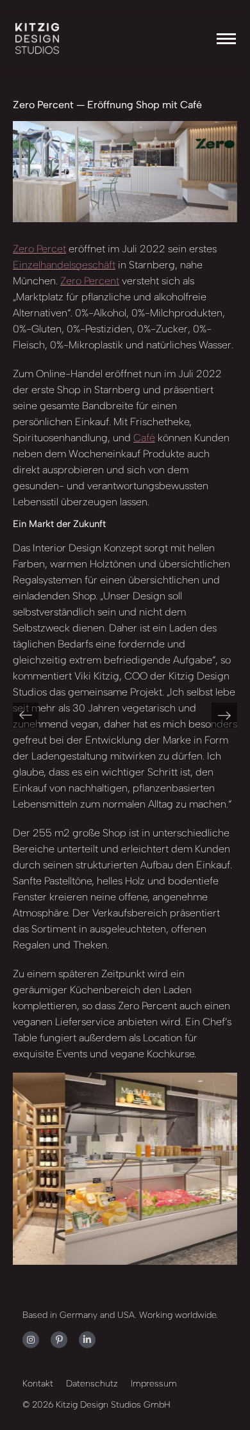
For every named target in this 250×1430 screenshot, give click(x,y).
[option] (133, 1169)
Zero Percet (39, 249)
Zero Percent (89, 281)
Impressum (154, 1383)
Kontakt (37, 1383)
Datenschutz (92, 1383)
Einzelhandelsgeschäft (64, 265)
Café (144, 438)
